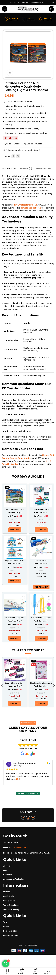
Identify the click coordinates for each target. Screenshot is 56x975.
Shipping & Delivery (11, 909)
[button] (41, 587)
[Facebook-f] (23, 818)
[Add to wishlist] (22, 488)
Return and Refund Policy (13, 879)
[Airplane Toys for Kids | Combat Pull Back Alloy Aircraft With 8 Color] (15, 547)
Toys (5, 922)
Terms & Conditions (11, 905)
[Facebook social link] (13, 156)
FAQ (5, 870)
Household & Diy (10, 931)
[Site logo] (28, 8)
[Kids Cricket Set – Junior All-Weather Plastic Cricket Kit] (41, 605)
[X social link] (18, 156)
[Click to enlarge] (10, 73)
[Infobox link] (29, 842)
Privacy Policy (9, 901)
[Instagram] (28, 818)
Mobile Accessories (11, 935)
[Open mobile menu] (5, 8)
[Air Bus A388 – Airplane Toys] (15, 605)
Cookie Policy (8, 896)
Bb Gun (6, 926)
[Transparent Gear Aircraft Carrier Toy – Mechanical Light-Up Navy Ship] (41, 496)
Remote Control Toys (31, 208)
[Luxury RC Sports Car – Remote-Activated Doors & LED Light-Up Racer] (15, 670)
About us (7, 866)
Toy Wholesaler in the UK (26, 205)
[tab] (9, 168)
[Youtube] (33, 818)
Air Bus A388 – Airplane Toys (14, 619)
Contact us (7, 875)
